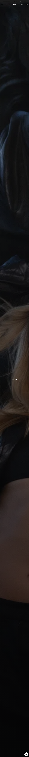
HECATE (14, 380)
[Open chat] (26, 754)
